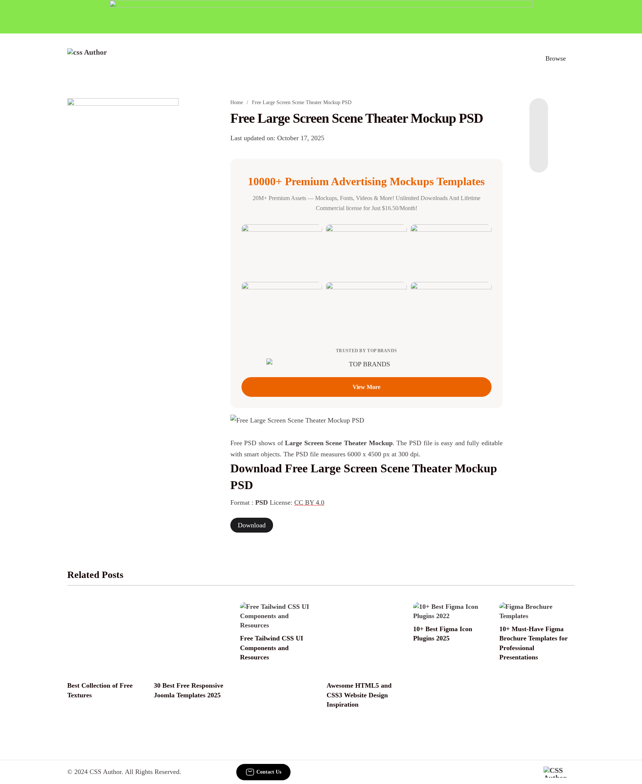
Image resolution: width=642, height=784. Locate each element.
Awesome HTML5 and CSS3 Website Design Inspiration (359, 695)
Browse (555, 58)
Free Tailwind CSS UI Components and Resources (271, 647)
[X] (538, 157)
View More (366, 387)
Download (252, 525)
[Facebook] (538, 113)
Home (236, 102)
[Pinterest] (538, 142)
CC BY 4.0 (309, 502)
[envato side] (123, 209)
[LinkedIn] (538, 128)
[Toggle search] (521, 58)
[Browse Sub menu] (572, 58)
